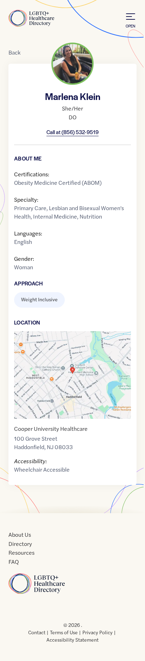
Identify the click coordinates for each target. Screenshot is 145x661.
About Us (19, 534)
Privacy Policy (97, 632)
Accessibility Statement (72, 639)
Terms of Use (64, 632)
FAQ (13, 562)
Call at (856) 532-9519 (72, 132)
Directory (20, 544)
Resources (21, 552)
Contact (36, 632)
